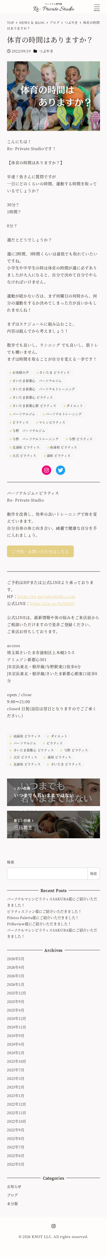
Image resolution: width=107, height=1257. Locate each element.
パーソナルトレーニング (64, 414)
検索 (10, 862)
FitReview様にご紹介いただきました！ (39, 923)
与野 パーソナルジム (28, 430)
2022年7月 (15, 1147)
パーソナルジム (23, 414)
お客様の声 (20, 372)
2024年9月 (15, 1035)
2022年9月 (15, 1129)
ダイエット (74, 405)
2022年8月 (15, 1138)
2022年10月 (16, 1121)
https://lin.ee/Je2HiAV (52, 603)
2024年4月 (15, 1044)
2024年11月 (16, 1027)
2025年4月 (15, 1010)
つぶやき (46, 51)
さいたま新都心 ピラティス (32, 397)
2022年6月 (15, 1155)
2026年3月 (15, 975)
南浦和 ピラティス (63, 447)
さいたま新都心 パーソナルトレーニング (43, 389)
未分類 (12, 1203)
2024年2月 (15, 1052)
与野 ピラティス (81, 439)
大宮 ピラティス (24, 455)
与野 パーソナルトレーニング (35, 439)
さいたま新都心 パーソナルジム (37, 380)
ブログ (12, 1195)
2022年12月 (16, 1104)
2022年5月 (15, 1164)
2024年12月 (16, 1018)
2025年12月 (16, 992)
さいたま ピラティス (54, 372)
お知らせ (14, 1186)
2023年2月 (15, 1087)
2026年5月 (15, 958)
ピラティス (20, 422)
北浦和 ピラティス (26, 447)
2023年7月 (15, 1069)
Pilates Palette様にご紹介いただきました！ (43, 917)
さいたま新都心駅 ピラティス (34, 405)
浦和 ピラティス (59, 455)
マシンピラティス (52, 422)
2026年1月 (15, 984)
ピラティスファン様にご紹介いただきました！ (44, 911)
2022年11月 (16, 1112)
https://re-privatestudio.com (46, 596)
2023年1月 (15, 1095)
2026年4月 (15, 967)
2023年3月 (15, 1078)
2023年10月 (16, 1061)
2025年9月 (15, 1001)
